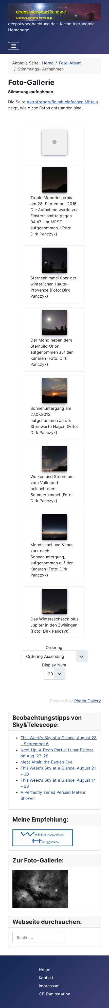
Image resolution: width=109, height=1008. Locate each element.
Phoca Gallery (87, 700)
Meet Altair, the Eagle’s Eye (46, 761)
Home (44, 969)
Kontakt (46, 977)
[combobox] (37, 937)
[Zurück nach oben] (100, 998)
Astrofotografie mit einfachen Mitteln (62, 101)
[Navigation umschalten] (13, 46)
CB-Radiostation (54, 993)
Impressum (49, 985)
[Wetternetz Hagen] (42, 837)
